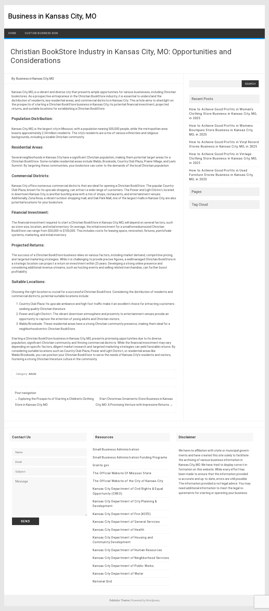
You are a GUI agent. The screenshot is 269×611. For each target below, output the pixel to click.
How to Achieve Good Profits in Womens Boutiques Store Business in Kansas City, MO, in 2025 (221, 130)
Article (32, 373)
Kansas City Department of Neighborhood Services (131, 558)
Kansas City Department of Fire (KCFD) (122, 514)
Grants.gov (101, 465)
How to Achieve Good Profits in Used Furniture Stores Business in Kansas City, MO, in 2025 (221, 175)
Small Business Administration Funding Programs (130, 457)
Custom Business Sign (41, 33)
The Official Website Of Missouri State (122, 473)
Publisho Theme (119, 600)
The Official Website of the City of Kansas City (128, 481)
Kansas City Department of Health (118, 529)
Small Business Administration (116, 449)
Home (12, 33)
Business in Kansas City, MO (52, 16)
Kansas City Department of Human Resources (127, 550)
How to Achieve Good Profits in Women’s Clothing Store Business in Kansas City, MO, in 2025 (223, 113)
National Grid (102, 581)
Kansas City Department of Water (118, 573)
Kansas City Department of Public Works (123, 566)
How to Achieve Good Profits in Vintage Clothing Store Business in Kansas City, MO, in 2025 (223, 158)
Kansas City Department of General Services (126, 521)
